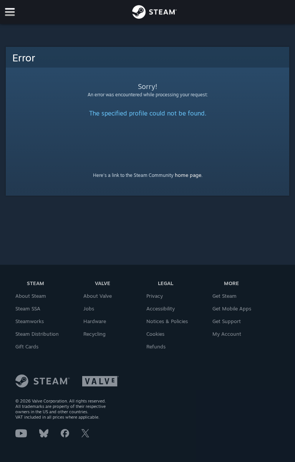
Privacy (154, 296)
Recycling (94, 334)
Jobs (88, 308)
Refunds (156, 346)
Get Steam (224, 296)
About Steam (30, 296)
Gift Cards (26, 346)
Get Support (226, 321)
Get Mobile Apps (231, 308)
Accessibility (160, 308)
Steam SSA (27, 308)
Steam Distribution (37, 334)
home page (188, 175)
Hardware (94, 321)
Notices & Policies (167, 321)
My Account (226, 334)
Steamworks (29, 321)
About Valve (97, 296)
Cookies (155, 334)
